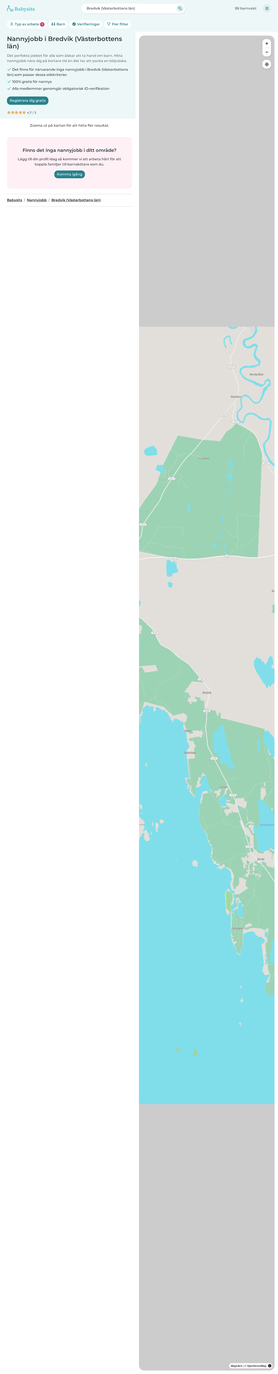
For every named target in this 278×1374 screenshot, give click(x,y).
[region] (207, 703)
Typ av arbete (28, 24)
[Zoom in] (266, 43)
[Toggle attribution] (269, 1365)
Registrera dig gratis (28, 100)
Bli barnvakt (245, 8)
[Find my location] (266, 64)
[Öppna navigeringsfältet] (267, 8)
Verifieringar (88, 24)
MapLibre (236, 1366)
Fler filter (119, 24)
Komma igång (69, 174)
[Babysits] (21, 8)
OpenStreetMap (256, 1366)
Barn (60, 24)
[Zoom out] (266, 52)
